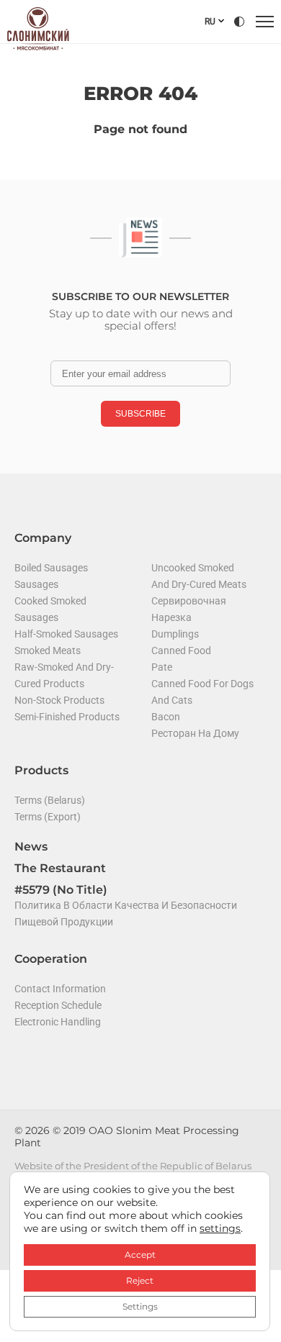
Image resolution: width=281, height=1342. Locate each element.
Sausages (36, 584)
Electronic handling (57, 1022)
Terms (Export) (47, 816)
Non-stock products (59, 700)
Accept (140, 1254)
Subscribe (140, 414)
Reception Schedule (58, 1005)
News (31, 846)
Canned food (181, 650)
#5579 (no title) (60, 890)
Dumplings (175, 634)
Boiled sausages (51, 567)
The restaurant (60, 868)
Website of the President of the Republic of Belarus (132, 1165)
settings (220, 1228)
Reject (139, 1280)
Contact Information (60, 988)
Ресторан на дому (195, 733)
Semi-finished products (67, 716)
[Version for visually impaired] (239, 21)
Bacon (165, 716)
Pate (161, 667)
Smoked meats (47, 650)
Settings (140, 1306)
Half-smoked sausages (66, 634)
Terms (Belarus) (49, 800)
